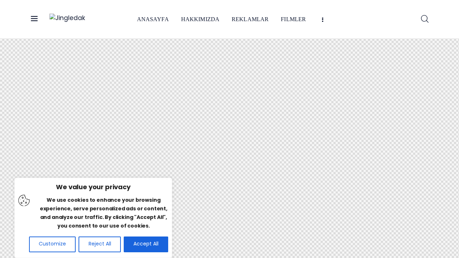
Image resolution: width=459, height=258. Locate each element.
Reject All (100, 244)
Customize (52, 244)
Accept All (145, 244)
